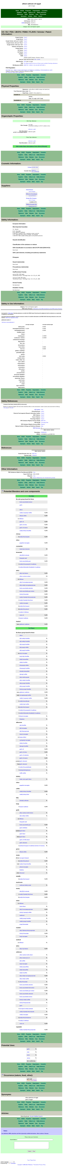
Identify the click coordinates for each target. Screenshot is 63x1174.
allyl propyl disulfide (24, 644)
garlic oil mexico (24, 527)
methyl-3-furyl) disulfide (25, 864)
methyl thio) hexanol (24, 606)
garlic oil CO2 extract (25, 839)
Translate (13, 1163)
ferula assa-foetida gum (25, 561)
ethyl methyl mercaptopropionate (27, 585)
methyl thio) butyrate (24, 536)
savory (28, 1058)
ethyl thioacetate (23, 981)
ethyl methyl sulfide (24, 978)
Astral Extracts (29, 189)
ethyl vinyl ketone (24, 573)
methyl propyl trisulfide (25, 921)
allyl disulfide (23, 725)
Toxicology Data (44, 422)
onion (28, 1055)
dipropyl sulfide (23, 674)
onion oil (22, 615)
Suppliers (19, 12)
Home (17, 10)
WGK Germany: (36, 428)
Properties (28, 10)
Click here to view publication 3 (8, 322)
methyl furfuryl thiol (24, 794)
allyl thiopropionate (24, 731)
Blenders (31, 14)
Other (26, 14)
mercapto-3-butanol (24, 858)
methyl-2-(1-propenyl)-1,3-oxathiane (28, 564)
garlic (34, 129)
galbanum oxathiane (24, 624)
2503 (25, 61)
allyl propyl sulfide (24, 647)
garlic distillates (23, 827)
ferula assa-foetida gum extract (27, 591)
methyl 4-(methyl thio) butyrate (27, 1011)
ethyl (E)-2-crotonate (24, 555)
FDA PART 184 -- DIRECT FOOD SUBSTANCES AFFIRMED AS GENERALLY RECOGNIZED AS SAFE (29, 70)
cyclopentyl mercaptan (25, 740)
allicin (21, 509)
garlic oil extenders (24, 755)
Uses (37, 14)
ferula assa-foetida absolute (26, 588)
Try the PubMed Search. (36, 1116)
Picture (35, 1080)
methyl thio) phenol (24, 609)
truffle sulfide (23, 773)
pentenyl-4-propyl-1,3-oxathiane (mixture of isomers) (32, 845)
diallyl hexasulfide (24, 659)
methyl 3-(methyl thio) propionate (27, 597)
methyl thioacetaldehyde (25, 767)
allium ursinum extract (25, 576)
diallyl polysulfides (24, 966)
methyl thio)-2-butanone (25, 1017)
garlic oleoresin (23, 761)
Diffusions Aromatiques (31, 194)
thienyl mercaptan (24, 716)
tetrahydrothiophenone (25, 770)
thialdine (22, 870)
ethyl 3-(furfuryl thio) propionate (27, 930)
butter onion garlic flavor (25, 779)
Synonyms (24, 16)
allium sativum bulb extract (26, 954)
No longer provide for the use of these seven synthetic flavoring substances (41, 63)
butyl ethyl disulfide (24, 656)
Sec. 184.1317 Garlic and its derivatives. (15, 72)
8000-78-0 (43, 420)
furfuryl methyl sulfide (25, 999)
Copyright (19, 1164)
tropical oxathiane (24, 618)
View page (5, 407)
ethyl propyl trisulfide (25, 686)
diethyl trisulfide (23, 662)
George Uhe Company (31, 198)
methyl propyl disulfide (25, 918)
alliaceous (30, 129)
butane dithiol (23, 737)
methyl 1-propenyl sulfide (26, 512)
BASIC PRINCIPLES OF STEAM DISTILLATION (44, 477)
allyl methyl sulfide (24, 815)
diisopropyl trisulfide (25, 668)
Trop (32, 1080)
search (42, 411)
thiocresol (22, 873)
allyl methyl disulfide (25, 638)
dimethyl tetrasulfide (24, 671)
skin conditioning (35, 171)
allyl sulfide (22, 960)
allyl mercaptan (23, 728)
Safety (25, 12)
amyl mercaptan (23, 653)
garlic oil (22, 521)
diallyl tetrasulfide (24, 969)
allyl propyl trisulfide (25, 650)
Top (42, 82)
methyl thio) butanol (24, 707)
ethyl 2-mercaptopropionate (26, 582)
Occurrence (43, 14)
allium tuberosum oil (25, 957)
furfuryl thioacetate (24, 594)
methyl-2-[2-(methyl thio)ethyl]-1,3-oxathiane (30, 567)
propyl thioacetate (24, 924)
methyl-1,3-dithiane (24, 612)
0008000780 (43, 432)
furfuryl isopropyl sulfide (25, 912)
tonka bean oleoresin (25, 549)
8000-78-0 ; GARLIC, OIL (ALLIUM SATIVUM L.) (35, 65)
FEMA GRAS (10, 313)
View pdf (11, 407)
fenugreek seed (23, 558)
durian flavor (23, 906)
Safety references (41, 12)
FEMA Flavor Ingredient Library (11, 317)
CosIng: (29, 167)
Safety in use (31, 12)
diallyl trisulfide (23, 972)
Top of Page (30, 1160)
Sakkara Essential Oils (31, 204)
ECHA (23, 22)
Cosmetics (44, 10)
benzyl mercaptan (24, 734)
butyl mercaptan (23, 963)
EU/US (22, 10)
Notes (35, 16)
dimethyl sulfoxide (24, 800)
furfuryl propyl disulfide (25, 689)
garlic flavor (22, 830)
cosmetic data (35, 167)
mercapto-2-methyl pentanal (26, 1008)
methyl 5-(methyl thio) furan (26, 600)
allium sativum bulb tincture (26, 812)
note (2, 490)
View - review (37, 59)
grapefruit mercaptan (25, 543)
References (20, 14)
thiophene (22, 719)
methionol (22, 915)
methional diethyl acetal (25, 885)
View (42, 409)
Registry (43, 424)
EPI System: (37, 409)
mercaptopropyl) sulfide (25, 695)
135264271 (34, 455)
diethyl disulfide (23, 743)
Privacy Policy (42, 1164)
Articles (30, 16)
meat (28, 1052)
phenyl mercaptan (24, 867)
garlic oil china (23, 524)
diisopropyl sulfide (24, 665)
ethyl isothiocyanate (24, 677)
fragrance (34, 170)
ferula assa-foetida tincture (26, 502)
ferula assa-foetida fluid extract (27, 987)
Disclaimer (36, 1164)
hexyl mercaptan (23, 936)
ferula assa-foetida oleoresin (26, 993)
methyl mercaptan (24, 603)
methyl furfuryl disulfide (25, 530)
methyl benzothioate (24, 701)
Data (42, 426)
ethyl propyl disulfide (25, 683)
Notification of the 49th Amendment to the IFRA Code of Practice (47, 308)
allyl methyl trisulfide (25, 641)
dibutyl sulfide (23, 515)
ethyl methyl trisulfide (25, 680)
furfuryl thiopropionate (25, 1002)
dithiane (21, 518)
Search (40, 16)
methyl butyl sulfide (24, 704)
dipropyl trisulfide (24, 746)
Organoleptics (36, 10)
